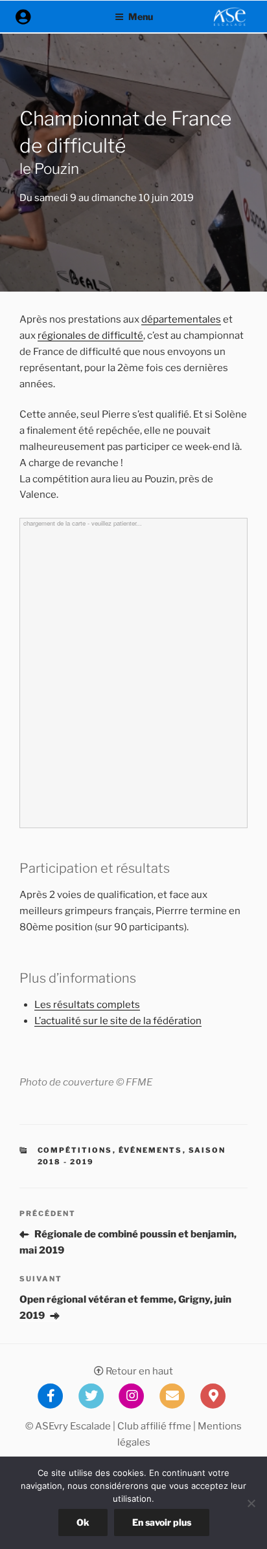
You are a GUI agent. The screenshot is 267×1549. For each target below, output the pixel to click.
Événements (151, 1150)
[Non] (250, 1503)
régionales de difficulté (90, 335)
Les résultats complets (87, 1004)
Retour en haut (138, 1371)
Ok (82, 1522)
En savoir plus (161, 1522)
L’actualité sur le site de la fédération (118, 1021)
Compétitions (75, 1150)
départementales (181, 319)
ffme (179, 1426)
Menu (140, 16)
